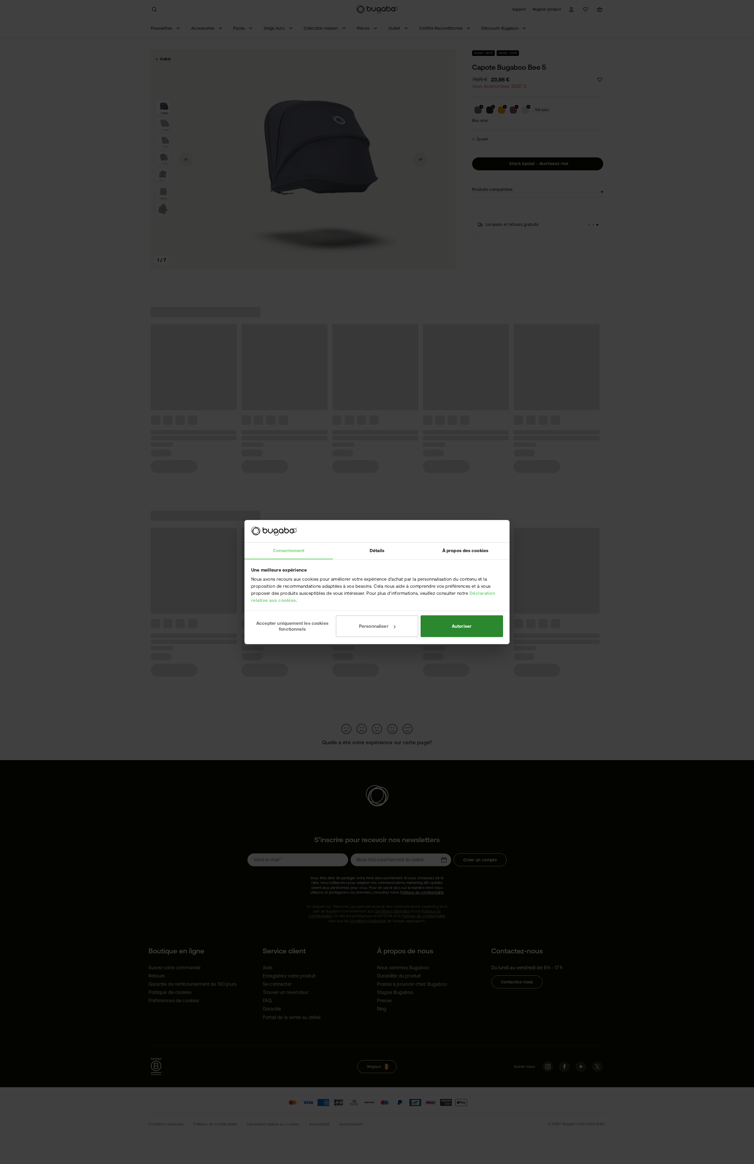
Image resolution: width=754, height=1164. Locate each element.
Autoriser (462, 626)
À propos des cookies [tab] (465, 550)
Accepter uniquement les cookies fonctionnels (292, 626)
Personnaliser (373, 626)
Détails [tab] (377, 550)
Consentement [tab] (288, 550)
